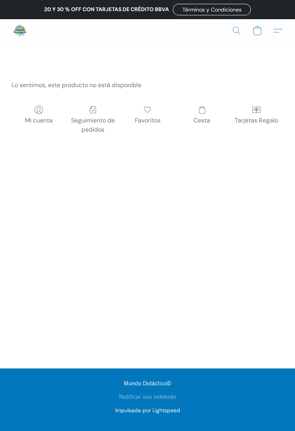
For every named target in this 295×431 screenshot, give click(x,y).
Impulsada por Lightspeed (147, 410)
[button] (212, 9)
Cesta (202, 120)
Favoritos (148, 120)
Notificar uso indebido (147, 397)
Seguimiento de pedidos (93, 125)
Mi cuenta (39, 120)
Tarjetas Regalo (256, 120)
